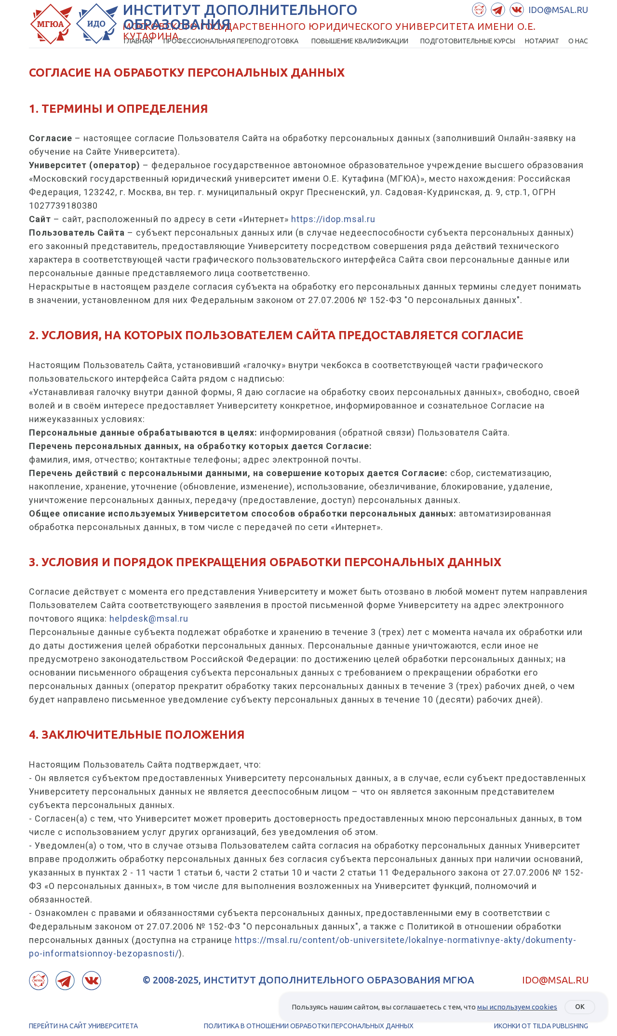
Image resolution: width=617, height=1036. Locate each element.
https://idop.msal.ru (333, 219)
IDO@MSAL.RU (555, 979)
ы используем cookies (519, 1007)
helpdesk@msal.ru (148, 618)
